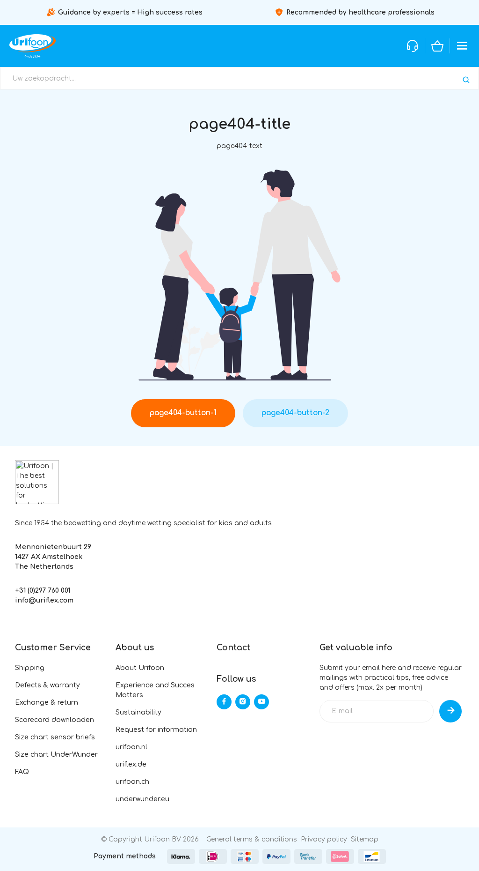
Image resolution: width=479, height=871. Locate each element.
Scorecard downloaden (54, 719)
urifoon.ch (132, 781)
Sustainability (138, 712)
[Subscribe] (450, 711)
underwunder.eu (142, 799)
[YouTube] (261, 701)
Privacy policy (324, 839)
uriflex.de (131, 764)
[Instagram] (242, 701)
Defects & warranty (47, 685)
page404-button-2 (295, 413)
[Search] (466, 80)
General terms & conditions (251, 839)
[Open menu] (462, 45)
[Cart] (437, 45)
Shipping (29, 667)
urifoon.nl (131, 747)
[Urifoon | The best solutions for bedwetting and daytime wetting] (32, 46)
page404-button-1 (183, 413)
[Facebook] (224, 701)
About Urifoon (140, 667)
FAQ (22, 771)
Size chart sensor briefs (55, 737)
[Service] (412, 45)
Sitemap (364, 839)
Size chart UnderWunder (56, 754)
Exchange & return (46, 702)
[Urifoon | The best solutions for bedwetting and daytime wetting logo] (37, 481)
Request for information (156, 729)
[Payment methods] (181, 856)
